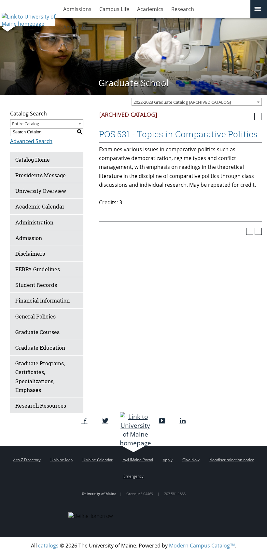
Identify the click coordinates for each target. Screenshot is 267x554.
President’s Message (40, 175)
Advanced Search (31, 141)
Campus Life (114, 9)
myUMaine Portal (137, 460)
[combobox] (197, 102)
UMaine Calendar (97, 460)
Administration (34, 222)
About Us (74, 27)
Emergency (133, 476)
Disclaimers (30, 253)
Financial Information (42, 300)
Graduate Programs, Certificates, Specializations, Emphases (40, 376)
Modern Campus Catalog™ (202, 545)
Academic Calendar (39, 206)
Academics (150, 9)
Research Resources (40, 405)
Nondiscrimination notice (231, 460)
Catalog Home (32, 159)
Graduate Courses (37, 332)
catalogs (48, 545)
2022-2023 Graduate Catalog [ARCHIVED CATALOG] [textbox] (182, 102)
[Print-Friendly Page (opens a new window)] (249, 116)
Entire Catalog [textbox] (25, 124)
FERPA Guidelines (37, 269)
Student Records (36, 284)
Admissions (77, 9)
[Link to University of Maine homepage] (27, 18)
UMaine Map (61, 460)
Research (182, 9)
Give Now (191, 460)
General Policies (35, 316)
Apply (168, 460)
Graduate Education (40, 347)
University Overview (40, 190)
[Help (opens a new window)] (257, 116)
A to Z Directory (27, 460)
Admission (28, 238)
